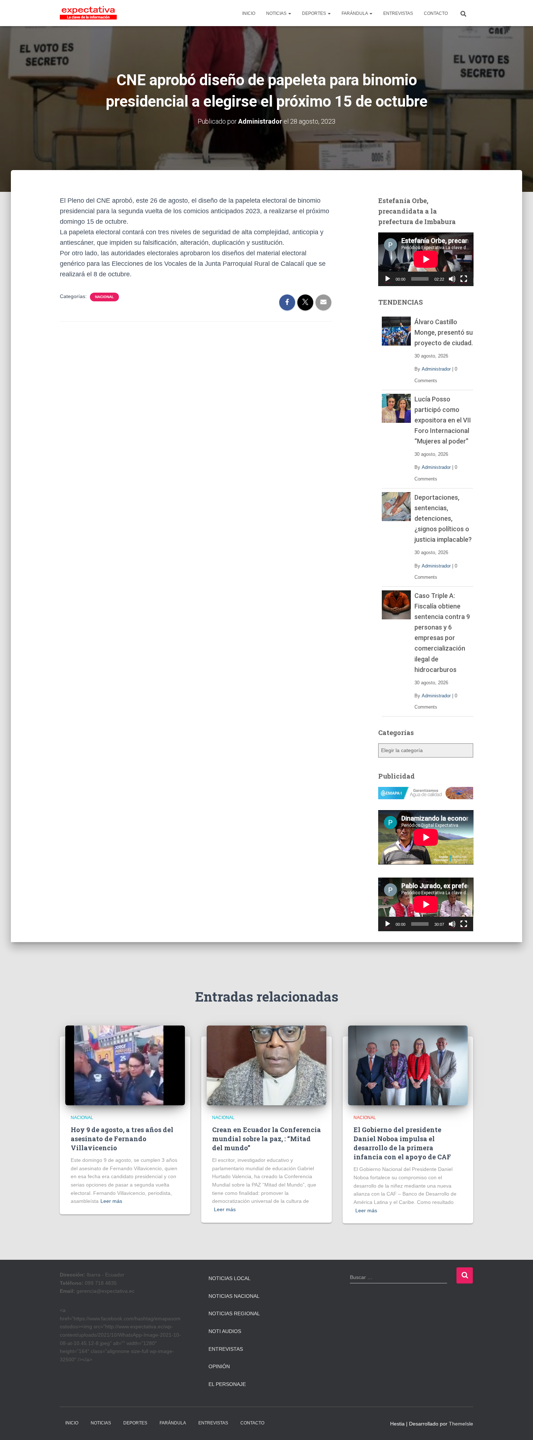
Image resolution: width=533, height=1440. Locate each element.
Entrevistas (225, 1349)
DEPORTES (314, 13)
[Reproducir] (387, 278)
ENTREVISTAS (398, 13)
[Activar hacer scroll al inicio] (518, 1425)
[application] (426, 259)
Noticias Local (229, 1278)
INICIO (248, 13)
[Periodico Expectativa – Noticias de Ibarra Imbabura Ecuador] (88, 13)
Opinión (219, 1366)
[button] (289, 13)
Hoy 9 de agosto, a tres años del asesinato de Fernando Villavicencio (122, 1138)
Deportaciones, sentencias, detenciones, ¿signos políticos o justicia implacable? (443, 518)
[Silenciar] (452, 278)
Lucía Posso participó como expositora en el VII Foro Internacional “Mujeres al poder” (442, 420)
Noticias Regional (234, 1313)
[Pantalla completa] (463, 278)
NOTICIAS (277, 13)
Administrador (436, 369)
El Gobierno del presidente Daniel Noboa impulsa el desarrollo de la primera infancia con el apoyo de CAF (402, 1143)
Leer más (111, 1201)
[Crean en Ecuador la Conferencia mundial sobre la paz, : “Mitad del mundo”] (266, 1065)
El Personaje (227, 1384)
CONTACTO (436, 13)
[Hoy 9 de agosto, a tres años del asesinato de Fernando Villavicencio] (125, 1065)
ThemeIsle (461, 1424)
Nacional (104, 297)
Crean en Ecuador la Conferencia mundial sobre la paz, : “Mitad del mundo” (266, 1138)
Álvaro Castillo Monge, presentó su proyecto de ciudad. (443, 332)
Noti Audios (224, 1331)
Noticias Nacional (234, 1296)
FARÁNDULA (355, 13)
